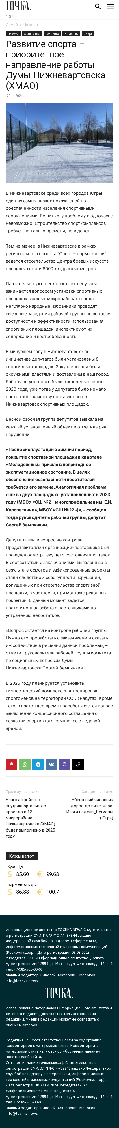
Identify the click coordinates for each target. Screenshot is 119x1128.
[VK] (51, 764)
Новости (30, 24)
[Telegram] (38, 764)
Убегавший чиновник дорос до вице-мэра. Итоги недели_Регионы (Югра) (89, 809)
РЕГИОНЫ (71, 34)
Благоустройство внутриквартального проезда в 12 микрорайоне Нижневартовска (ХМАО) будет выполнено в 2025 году (30, 818)
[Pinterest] (11, 764)
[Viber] (64, 764)
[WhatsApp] (25, 764)
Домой (12, 24)
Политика (52, 34)
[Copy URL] (78, 764)
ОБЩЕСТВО (32, 34)
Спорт (87, 34)
